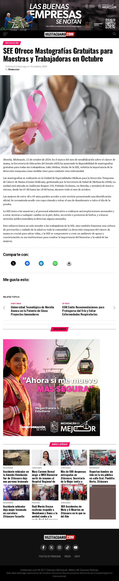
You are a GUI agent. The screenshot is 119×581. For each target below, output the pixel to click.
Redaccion (13, 69)
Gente (77, 556)
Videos (67, 556)
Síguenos (59, 329)
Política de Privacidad (50, 556)
